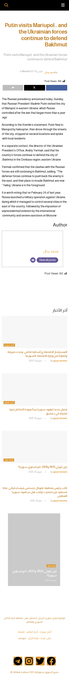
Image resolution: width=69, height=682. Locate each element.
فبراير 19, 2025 (35, 360)
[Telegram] (17, 661)
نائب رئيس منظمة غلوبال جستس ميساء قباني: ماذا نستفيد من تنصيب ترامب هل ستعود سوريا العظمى (35, 491)
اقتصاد (21, 631)
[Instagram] (29, 661)
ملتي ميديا (46, 638)
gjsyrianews (60, 360)
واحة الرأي (9, 460)
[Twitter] (40, 661)
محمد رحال (49, 72)
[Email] (33, 260)
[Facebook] (51, 661)
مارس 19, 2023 (36, 71)
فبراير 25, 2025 (35, 471)
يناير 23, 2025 (36, 500)
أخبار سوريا (9, 345)
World (25, 71)
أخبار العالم (9, 402)
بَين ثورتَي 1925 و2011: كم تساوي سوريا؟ (42, 466)
